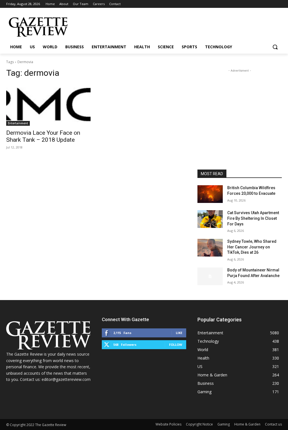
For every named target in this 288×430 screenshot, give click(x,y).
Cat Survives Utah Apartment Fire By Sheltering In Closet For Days (253, 218)
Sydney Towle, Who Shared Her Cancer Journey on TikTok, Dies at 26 (251, 247)
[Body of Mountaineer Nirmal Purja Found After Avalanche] (210, 276)
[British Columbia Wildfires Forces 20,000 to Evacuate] (210, 194)
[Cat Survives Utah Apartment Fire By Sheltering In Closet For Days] (210, 219)
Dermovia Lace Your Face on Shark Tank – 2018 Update (43, 136)
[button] (275, 47)
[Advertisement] (239, 109)
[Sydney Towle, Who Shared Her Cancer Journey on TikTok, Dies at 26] (210, 248)
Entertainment (18, 123)
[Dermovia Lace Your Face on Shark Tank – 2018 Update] (48, 105)
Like (179, 333)
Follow (175, 344)
